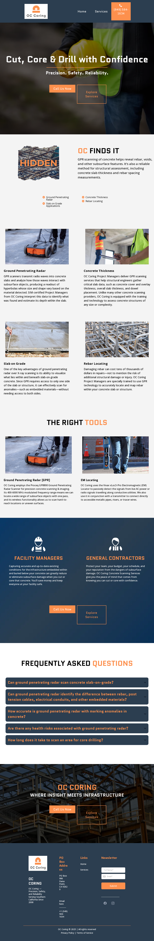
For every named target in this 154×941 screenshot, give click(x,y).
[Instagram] (113, 903)
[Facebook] (105, 903)
